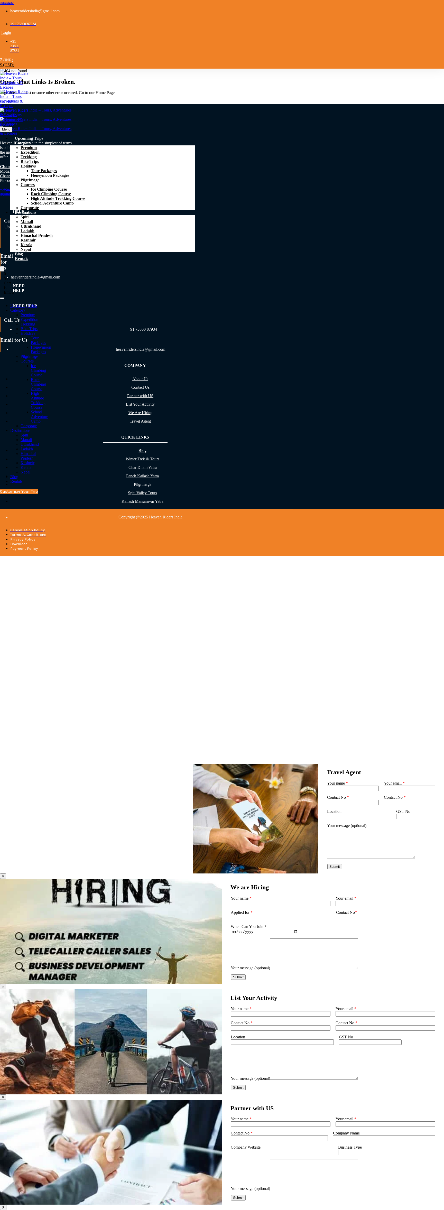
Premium (29, 147)
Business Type (350, 1147)
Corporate (30, 208)
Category (23, 143)
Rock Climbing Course (51, 194)
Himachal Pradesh (37, 235)
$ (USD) (7, 65)
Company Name (346, 1133)
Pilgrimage (30, 180)
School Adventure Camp (52, 203)
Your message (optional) (250, 968)
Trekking (29, 157)
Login (6, 32)
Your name (337, 783)
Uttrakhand (31, 226)
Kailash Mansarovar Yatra (142, 501)
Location (334, 811)
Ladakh (27, 231)
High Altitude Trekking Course (58, 198)
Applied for (242, 912)
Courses (28, 184)
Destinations (25, 212)
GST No (403, 811)
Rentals (21, 258)
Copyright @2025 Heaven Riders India (150, 517)
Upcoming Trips (29, 138)
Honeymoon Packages (50, 175)
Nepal (26, 249)
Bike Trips (30, 161)
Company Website (246, 1147)
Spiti (25, 217)
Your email (394, 783)
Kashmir (28, 240)
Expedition (30, 152)
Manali (27, 221)
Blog (19, 254)
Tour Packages (44, 171)
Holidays (28, 166)
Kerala (26, 245)
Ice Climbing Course (49, 189)
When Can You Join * (248, 926)
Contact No (338, 797)
